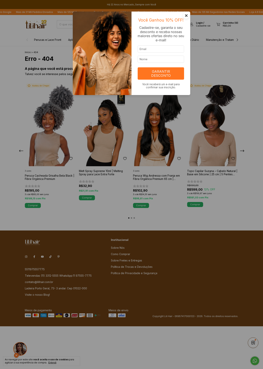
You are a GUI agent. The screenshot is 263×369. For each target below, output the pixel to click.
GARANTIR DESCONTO (161, 73)
